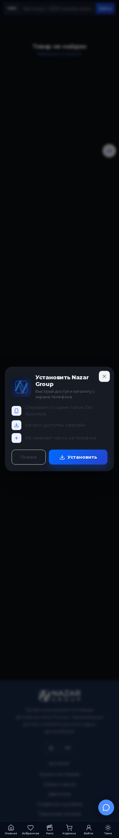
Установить (82, 457)
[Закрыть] (104, 376)
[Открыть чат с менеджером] (106, 807)
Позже (28, 457)
